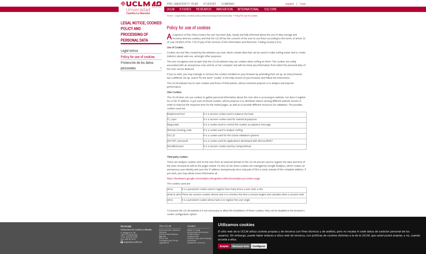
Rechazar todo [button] (240, 246)
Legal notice (129, 50)
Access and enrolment (198, 232)
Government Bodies (168, 234)
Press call (163, 238)
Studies (191, 226)
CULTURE (270, 9)
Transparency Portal (168, 240)
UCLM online (193, 234)
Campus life (193, 236)
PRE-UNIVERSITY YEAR (182, 3)
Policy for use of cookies (138, 56)
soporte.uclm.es (132, 242)
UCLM (170, 9)
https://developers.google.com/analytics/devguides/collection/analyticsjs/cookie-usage (213, 178)
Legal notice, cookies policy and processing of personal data (203, 15)
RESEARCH (203, 9)
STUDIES (185, 9)
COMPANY (228, 3)
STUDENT (209, 3)
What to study (193, 230)
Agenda (162, 236)
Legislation (164, 242)
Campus (163, 232)
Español (289, 3)
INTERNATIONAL (248, 9)
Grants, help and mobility (199, 238)
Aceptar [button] (224, 246)
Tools (303, 3)
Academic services (196, 242)
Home (170, 15)
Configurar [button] (259, 246)
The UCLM (165, 226)
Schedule (191, 240)
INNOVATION (224, 9)
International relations (169, 230)
